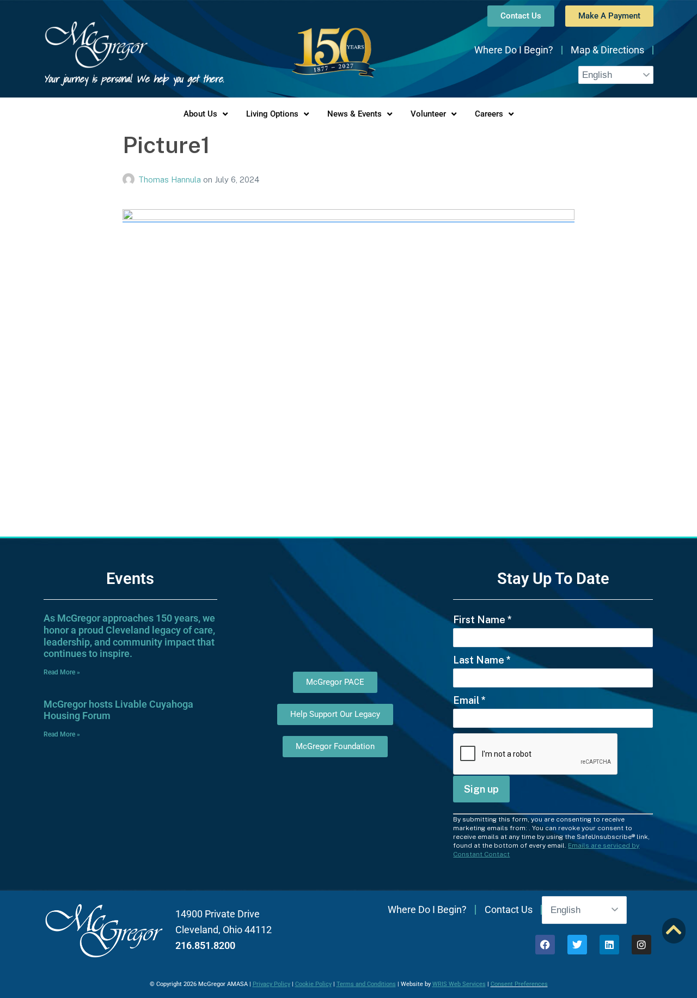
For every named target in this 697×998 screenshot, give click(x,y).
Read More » (62, 672)
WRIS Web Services (459, 984)
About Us (200, 114)
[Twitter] (577, 944)
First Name (482, 619)
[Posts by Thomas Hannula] (130, 179)
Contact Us (509, 909)
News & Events (354, 114)
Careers (489, 114)
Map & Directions (607, 50)
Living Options (272, 114)
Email (469, 700)
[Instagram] (641, 944)
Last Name (482, 660)
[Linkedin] (609, 944)
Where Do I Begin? (513, 50)
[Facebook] (545, 944)
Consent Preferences (519, 984)
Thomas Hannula (170, 179)
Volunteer (428, 114)
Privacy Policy (271, 984)
